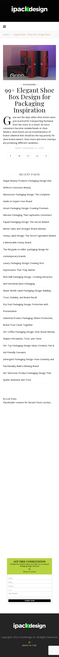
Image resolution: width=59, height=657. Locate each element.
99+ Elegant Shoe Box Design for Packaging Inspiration (29, 100)
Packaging (29, 85)
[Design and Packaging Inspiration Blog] (29, 11)
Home (6, 34)
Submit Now (29, 600)
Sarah (18, 147)
